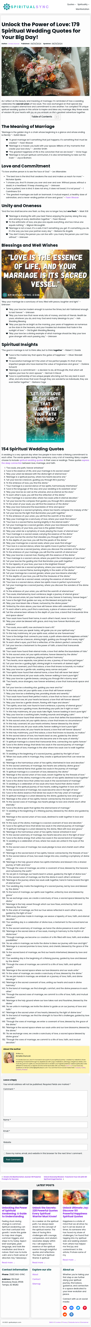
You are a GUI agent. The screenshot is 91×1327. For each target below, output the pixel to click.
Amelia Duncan (13, 44)
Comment (9, 1089)
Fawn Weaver (72, 197)
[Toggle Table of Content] (55, 117)
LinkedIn (18, 1070)
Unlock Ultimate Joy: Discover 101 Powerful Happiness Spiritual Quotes (75, 1212)
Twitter (83, 1068)
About (35, 1274)
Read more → (8, 1262)
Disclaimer (84, 1322)
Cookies (58, 1322)
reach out (69, 1066)
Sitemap (36, 1283)
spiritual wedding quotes (31, 460)
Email (6, 1131)
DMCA (51, 1322)
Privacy (64, 1322)
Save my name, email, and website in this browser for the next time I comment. (44, 1153)
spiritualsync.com (15, 1322)
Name (7, 1119)
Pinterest (24, 1070)
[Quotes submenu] (75, 4)
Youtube (78, 1068)
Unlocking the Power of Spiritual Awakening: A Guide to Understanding (14, 1212)
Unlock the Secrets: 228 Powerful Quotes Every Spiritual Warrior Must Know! (45, 1212)
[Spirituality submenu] (88, 4)
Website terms (74, 1322)
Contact (36, 1279)
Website (7, 1142)
